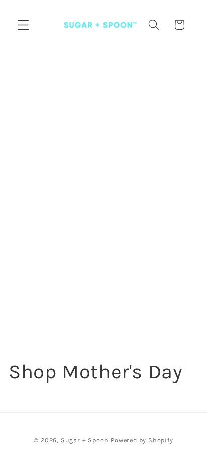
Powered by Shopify (142, 440)
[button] (23, 25)
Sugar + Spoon (85, 440)
